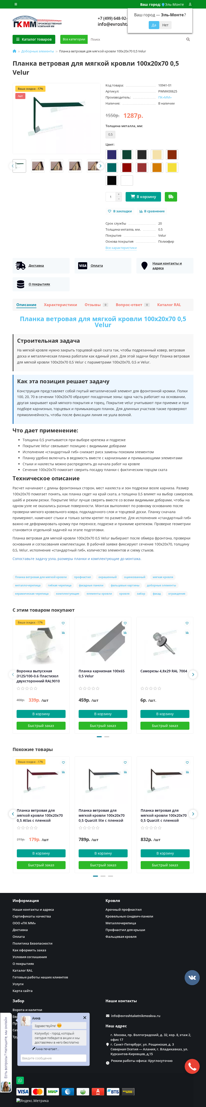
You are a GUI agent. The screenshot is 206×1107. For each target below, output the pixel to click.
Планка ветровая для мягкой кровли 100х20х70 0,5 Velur (103, 321)
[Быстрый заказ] (171, 197)
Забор (18, 1000)
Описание (26, 304)
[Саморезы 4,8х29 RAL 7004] (164, 643)
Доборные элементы (37, 51)
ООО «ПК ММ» (24, 923)
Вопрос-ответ (132, 304)
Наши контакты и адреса (33, 909)
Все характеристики (121, 247)
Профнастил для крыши (125, 930)
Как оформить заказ (29, 950)
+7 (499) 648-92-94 (115, 18)
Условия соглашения (30, 957)
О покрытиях (23, 963)
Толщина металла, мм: (124, 126)
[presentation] (13, 166)
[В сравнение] (63, 632)
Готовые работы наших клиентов (40, 977)
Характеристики (60, 304)
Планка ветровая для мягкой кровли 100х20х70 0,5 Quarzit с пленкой (164, 815)
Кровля (113, 900)
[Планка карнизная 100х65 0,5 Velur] (103, 643)
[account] (190, 4)
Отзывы (95, 304)
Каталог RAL (169, 304)
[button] (99, 736)
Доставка (20, 930)
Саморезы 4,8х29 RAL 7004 (163, 671)
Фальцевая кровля (121, 936)
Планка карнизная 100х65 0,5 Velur (102, 673)
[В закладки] (63, 623)
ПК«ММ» (165, 97)
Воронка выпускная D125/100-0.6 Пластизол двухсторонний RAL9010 (38, 676)
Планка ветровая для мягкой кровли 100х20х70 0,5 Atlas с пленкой (40, 815)
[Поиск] (188, 39)
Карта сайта (23, 990)
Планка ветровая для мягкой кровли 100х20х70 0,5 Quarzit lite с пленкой (102, 815)
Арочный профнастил (124, 909)
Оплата (19, 936)
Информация (26, 900)
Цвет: (110, 144)
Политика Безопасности (33, 943)
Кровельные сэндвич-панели (129, 916)
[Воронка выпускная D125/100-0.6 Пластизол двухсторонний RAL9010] (41, 643)
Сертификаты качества (32, 916)
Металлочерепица (121, 923)
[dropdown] (16, 4)
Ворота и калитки (27, 1009)
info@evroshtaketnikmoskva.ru (135, 1015)
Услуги (18, 984)
